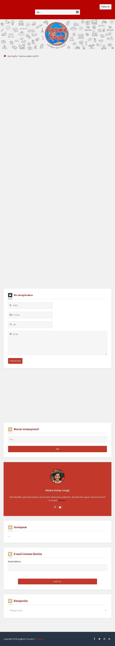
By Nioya (39, 639)
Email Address (14, 561)
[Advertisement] (57, 83)
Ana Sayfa (12, 56)
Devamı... (62, 500)
